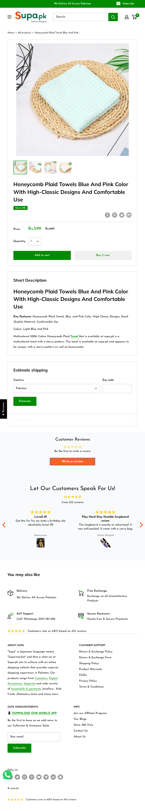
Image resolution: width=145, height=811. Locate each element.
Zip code (108, 380)
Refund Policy (21, 419)
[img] (72, 497)
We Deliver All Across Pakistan (72, 3)
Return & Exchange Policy (95, 651)
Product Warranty (90, 669)
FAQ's (83, 675)
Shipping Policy (89, 663)
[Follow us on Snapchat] (60, 777)
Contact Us (81, 730)
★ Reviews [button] (3, 409)
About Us (80, 736)
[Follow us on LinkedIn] (53, 777)
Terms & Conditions (91, 686)
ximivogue (20, 215)
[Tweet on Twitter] (121, 215)
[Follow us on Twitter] (17, 777)
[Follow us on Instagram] (24, 777)
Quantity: (19, 241)
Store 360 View (83, 725)
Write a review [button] (72, 461)
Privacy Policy (88, 681)
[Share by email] (129, 215)
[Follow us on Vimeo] (46, 777)
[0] (134, 17)
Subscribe (128, 3)
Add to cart (42, 255)
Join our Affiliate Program (90, 713)
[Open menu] (9, 16)
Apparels (30, 683)
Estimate (25, 401)
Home (11, 33)
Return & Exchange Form (95, 657)
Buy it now (103, 255)
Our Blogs (80, 719)
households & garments (26, 689)
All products (24, 33)
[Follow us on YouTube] (39, 777)
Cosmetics (41, 678)
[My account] (127, 17)
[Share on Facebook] (107, 215)
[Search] (113, 17)
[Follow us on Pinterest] (31, 777)
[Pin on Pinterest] (114, 215)
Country (18, 380)
